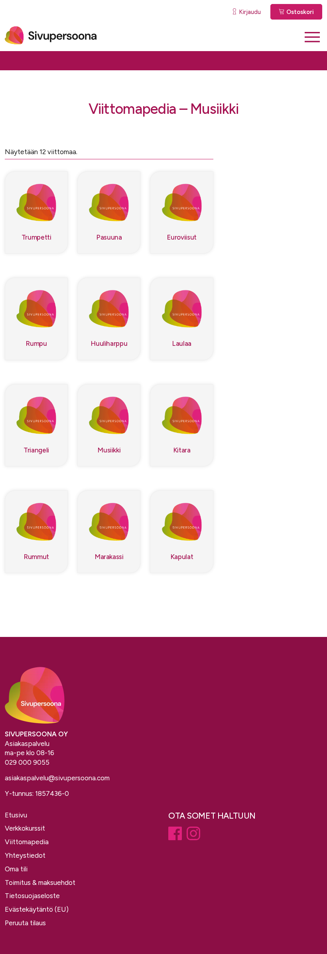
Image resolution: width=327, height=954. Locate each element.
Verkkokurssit (25, 828)
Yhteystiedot (25, 855)
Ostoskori (299, 12)
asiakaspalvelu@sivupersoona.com (57, 778)
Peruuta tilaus (25, 923)
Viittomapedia (27, 842)
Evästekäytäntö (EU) (37, 909)
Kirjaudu (249, 12)
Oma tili (16, 869)
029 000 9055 (27, 762)
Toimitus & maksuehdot (40, 883)
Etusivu (16, 815)
